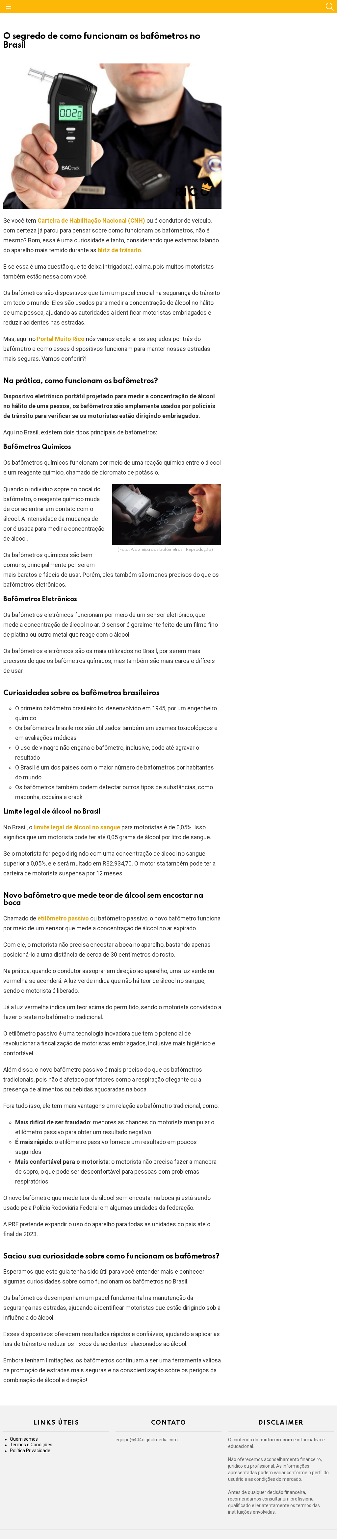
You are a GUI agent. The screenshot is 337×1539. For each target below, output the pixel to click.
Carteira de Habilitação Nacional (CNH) (91, 220)
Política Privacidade (30, 1450)
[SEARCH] (330, 6)
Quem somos (24, 1439)
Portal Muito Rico (61, 338)
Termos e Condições (31, 1444)
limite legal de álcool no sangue (77, 827)
